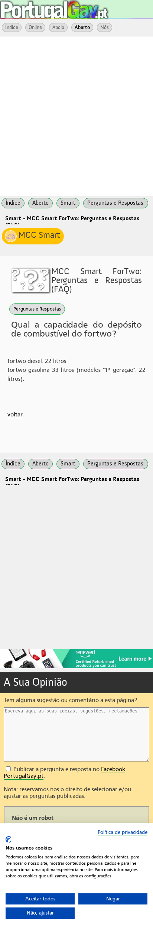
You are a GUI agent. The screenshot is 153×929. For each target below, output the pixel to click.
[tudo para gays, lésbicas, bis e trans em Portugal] (74, 7)
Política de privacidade (122, 832)
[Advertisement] (76, 115)
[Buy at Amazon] (76, 667)
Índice (11, 27)
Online (35, 27)
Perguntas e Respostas (37, 309)
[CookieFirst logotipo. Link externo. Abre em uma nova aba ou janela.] (8, 839)
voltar (15, 414)
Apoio (58, 27)
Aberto (82, 27)
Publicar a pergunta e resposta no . (64, 772)
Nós (104, 27)
